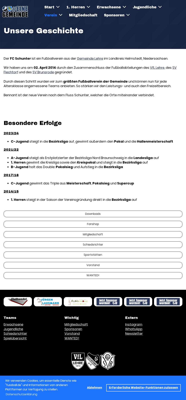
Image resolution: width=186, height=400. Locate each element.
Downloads (93, 214)
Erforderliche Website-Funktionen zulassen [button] (143, 387)
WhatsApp (133, 329)
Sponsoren (114, 15)
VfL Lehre (157, 67)
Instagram (133, 324)
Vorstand (93, 265)
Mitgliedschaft (83, 15)
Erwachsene (109, 7)
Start (49, 7)
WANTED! (92, 275)
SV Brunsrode (43, 72)
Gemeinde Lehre (90, 58)
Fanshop (93, 224)
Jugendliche (144, 7)
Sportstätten (93, 255)
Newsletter (134, 333)
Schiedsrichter (93, 244)
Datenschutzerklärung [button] (21, 394)
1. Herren (75, 7)
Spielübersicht (15, 338)
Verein (50, 15)
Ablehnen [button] (94, 387)
